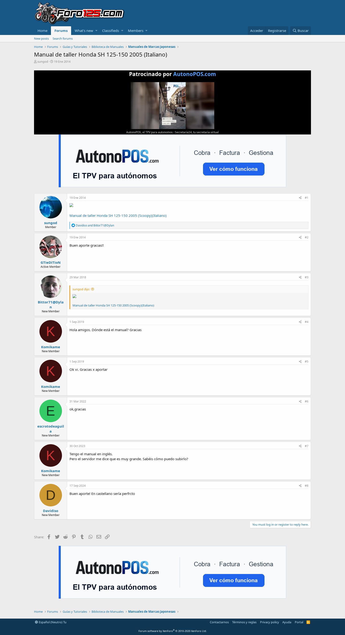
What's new (84, 30)
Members (135, 30)
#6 (306, 401)
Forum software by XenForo (172, 631)
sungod (42, 61)
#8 (306, 486)
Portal (299, 622)
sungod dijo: (81, 289)
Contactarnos (219, 622)
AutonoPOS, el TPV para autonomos (149, 132)
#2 (306, 237)
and (95, 225)
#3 (306, 277)
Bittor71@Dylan (51, 304)
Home (42, 30)
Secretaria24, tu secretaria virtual (197, 132)
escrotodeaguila (50, 428)
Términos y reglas (244, 622)
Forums (61, 30)
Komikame (50, 346)
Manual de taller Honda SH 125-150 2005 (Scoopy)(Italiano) (118, 215)
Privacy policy (269, 622)
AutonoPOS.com (194, 74)
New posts (41, 38)
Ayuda (286, 622)
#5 (306, 361)
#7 (306, 446)
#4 (306, 322)
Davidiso (50, 510)
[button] (96, 30)
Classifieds (110, 30)
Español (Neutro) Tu (52, 622)
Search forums (63, 38)
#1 (306, 198)
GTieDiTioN (51, 262)
